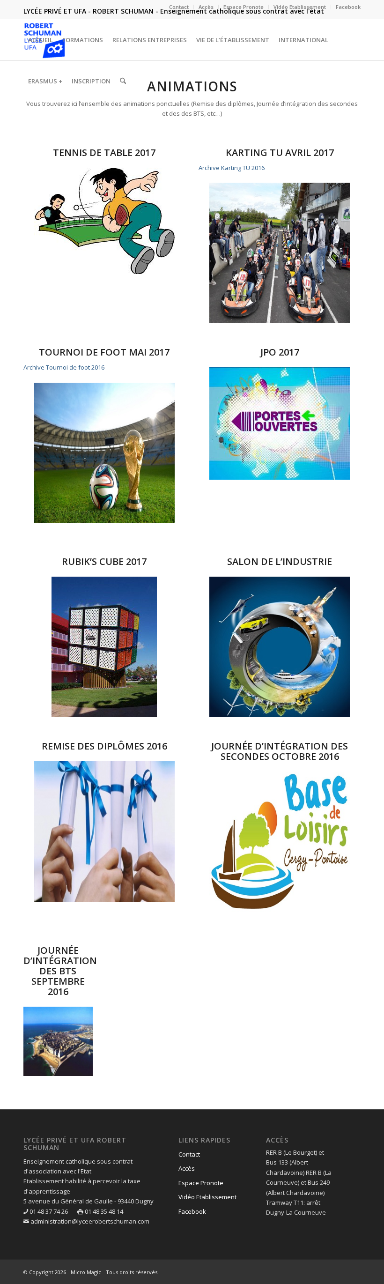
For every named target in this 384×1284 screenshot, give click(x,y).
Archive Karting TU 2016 (232, 167)
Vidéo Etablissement (299, 6)
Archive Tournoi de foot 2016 (63, 367)
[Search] (123, 81)
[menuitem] (179, 7)
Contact (179, 6)
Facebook (348, 6)
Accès (206, 6)
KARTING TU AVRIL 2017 (280, 152)
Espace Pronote (243, 6)
